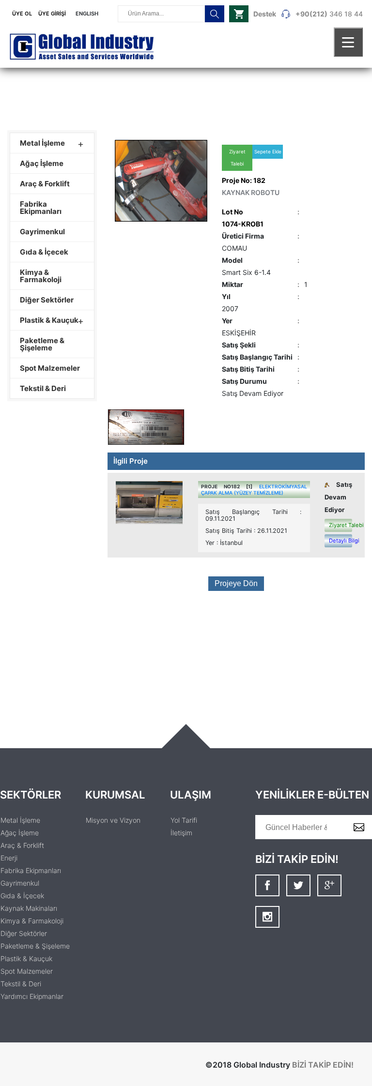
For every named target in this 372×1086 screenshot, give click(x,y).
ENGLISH (87, 13)
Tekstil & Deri (43, 388)
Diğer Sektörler (47, 299)
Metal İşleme (42, 143)
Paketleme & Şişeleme (42, 344)
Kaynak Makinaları (28, 908)
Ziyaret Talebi (237, 157)
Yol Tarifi (183, 820)
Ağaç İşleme (41, 163)
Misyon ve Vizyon (113, 820)
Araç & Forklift (45, 183)
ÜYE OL (22, 13)
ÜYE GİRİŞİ (52, 13)
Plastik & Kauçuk (49, 320)
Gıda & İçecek (44, 251)
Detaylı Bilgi (340, 540)
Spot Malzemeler (50, 368)
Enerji (8, 858)
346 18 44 (308, 14)
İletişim (181, 833)
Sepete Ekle (267, 151)
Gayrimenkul (42, 231)
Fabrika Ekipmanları (41, 207)
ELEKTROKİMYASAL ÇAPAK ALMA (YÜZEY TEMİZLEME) (254, 489)
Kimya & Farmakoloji (41, 276)
